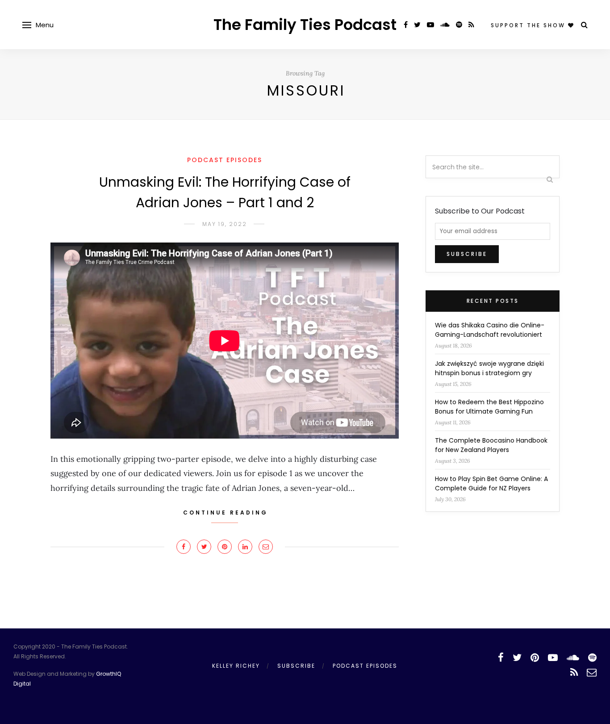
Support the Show (529, 25)
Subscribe (296, 666)
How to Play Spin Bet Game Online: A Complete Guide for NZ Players (491, 483)
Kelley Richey (236, 666)
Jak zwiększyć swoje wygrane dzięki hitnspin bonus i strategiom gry (489, 368)
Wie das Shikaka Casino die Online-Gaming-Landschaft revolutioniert (489, 330)
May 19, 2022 (224, 224)
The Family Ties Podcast (305, 24)
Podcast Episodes (224, 159)
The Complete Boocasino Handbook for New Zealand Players (491, 445)
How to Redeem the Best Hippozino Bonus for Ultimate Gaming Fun (489, 407)
